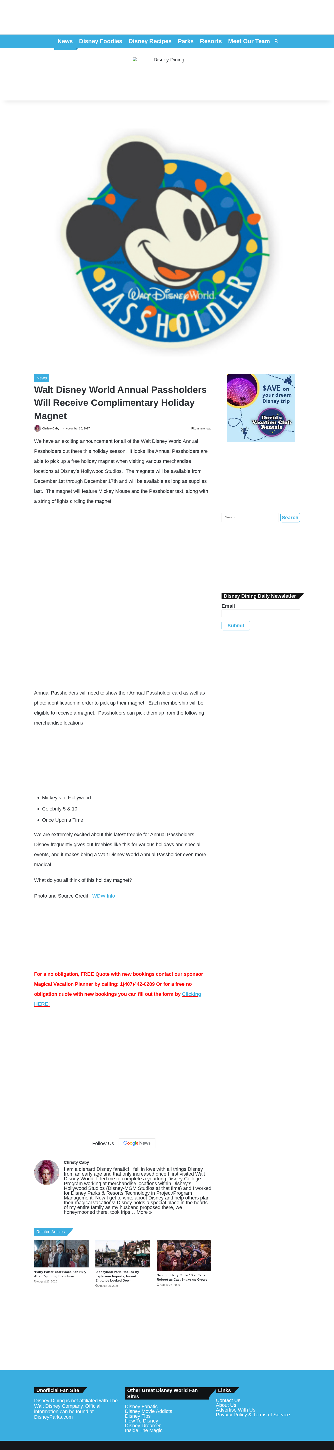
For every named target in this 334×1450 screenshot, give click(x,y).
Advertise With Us (235, 1410)
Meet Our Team (249, 41)
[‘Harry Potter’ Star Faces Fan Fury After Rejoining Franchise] (61, 1253)
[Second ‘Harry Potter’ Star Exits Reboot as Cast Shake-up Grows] (184, 1255)
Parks (186, 41)
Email (228, 606)
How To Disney (141, 1421)
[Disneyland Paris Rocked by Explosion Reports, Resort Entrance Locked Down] (122, 1253)
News (65, 41)
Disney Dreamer (143, 1425)
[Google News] (137, 1143)
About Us (226, 1405)
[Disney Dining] (167, 74)
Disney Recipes (150, 41)
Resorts (211, 41)
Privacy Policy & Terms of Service (253, 1414)
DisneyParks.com (53, 1417)
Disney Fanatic (141, 1406)
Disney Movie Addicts (148, 1411)
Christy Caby (50, 428)
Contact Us (228, 1400)
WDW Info (103, 896)
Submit (235, 625)
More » (144, 1212)
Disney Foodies (100, 41)
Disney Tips (138, 1416)
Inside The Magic (143, 1430)
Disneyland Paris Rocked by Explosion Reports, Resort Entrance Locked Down (117, 1276)
